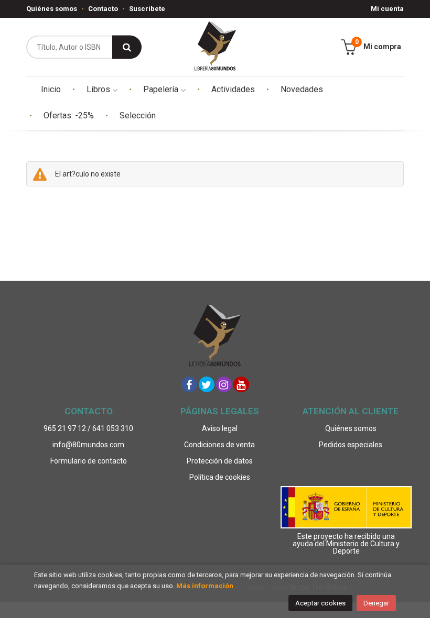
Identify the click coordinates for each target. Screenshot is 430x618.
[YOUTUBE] (241, 384)
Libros (99, 89)
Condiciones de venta (219, 444)
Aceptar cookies (320, 603)
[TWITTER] (206, 384)
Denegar (376, 603)
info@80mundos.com (88, 444)
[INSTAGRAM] (224, 384)
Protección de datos (220, 461)
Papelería (161, 89)
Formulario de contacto (88, 461)
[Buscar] (127, 47)
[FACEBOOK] (189, 384)
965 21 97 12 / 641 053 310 (88, 428)
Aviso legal (220, 428)
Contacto (103, 9)
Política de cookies (219, 477)
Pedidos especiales (350, 444)
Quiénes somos (51, 9)
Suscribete (147, 9)
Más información (204, 586)
